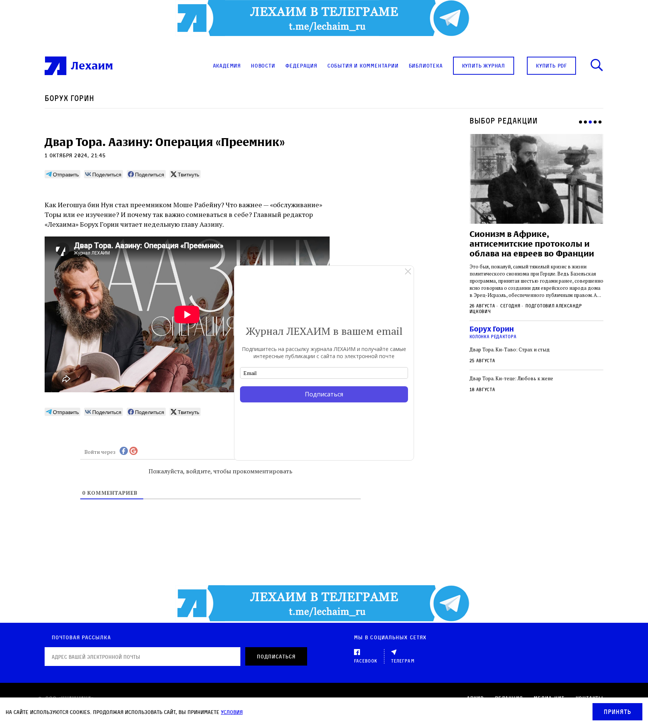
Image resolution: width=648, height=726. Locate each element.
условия (232, 712)
